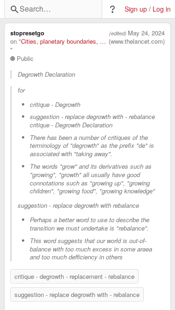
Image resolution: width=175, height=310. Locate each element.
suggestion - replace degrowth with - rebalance (77, 294)
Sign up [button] (136, 9)
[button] (112, 9)
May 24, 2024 (146, 33)
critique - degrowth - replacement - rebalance (74, 276)
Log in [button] (162, 9)
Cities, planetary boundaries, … (63, 41)
